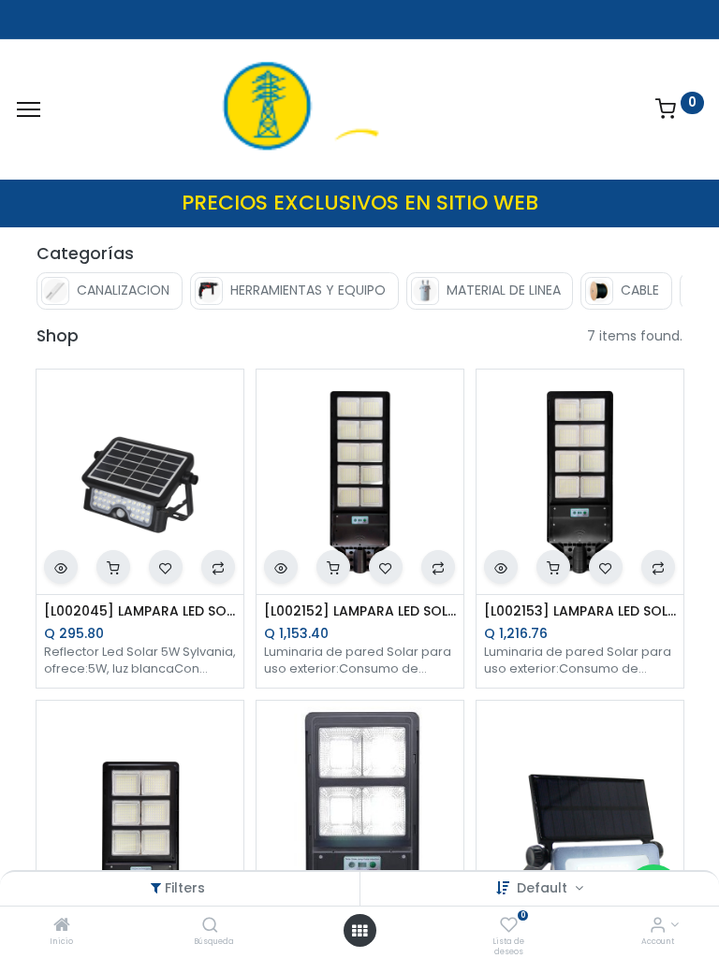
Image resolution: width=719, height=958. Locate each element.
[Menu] (28, 109)
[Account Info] (658, 926)
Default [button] (544, 887)
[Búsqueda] (210, 926)
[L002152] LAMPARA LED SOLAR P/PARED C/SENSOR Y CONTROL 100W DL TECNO (360, 611)
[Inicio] (61, 926)
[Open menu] (359, 931)
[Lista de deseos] (509, 926)
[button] (61, 567)
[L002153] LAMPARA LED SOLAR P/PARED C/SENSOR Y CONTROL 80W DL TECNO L (580, 611)
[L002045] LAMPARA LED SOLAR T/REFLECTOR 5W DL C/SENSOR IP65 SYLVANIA (140, 611)
